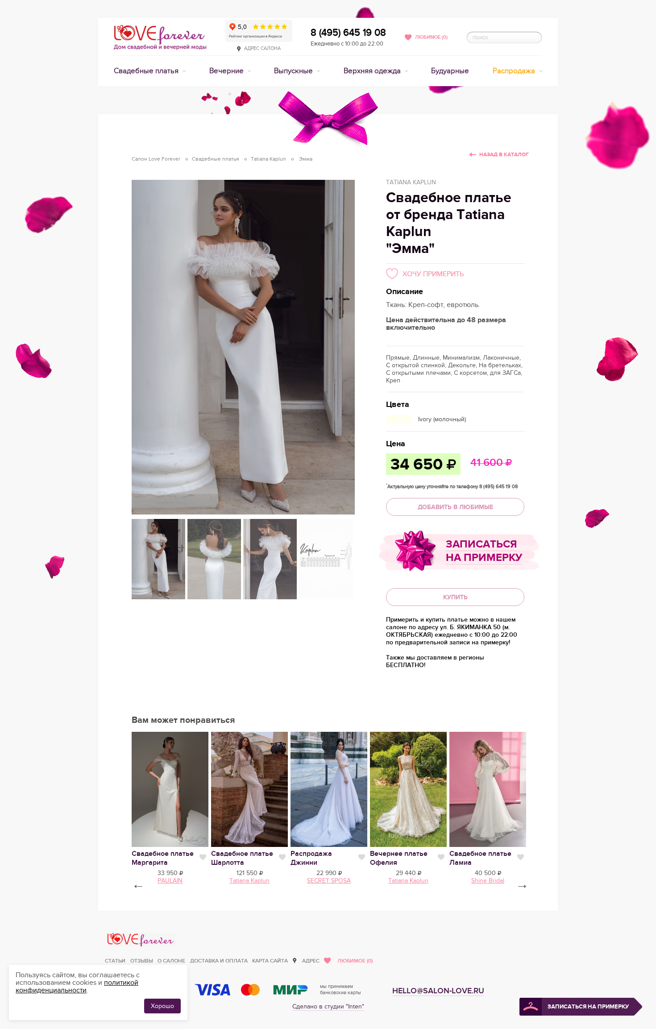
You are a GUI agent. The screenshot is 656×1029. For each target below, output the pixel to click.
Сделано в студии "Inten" (328, 1006)
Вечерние (227, 70)
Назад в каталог (504, 154)
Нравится (202, 857)
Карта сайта (270, 961)
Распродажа (515, 70)
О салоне (171, 961)
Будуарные (450, 70)
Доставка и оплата (219, 961)
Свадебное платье (163, 858)
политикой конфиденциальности (77, 986)
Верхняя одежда (373, 70)
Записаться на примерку (484, 551)
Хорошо (162, 1006)
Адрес (311, 961)
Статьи (115, 961)
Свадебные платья (147, 70)
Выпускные (294, 70)
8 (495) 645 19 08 (348, 32)
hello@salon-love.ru (438, 991)
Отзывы (141, 961)
